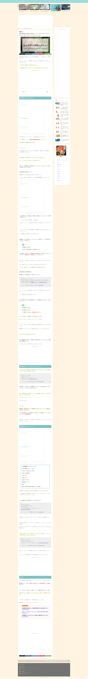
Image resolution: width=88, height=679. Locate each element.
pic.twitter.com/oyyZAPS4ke (25, 509)
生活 (66, 1)
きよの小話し (21, 1)
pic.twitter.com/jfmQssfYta (43, 282)
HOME (42, 1)
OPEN (47, 91)
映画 (45, 1)
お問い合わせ (23, 666)
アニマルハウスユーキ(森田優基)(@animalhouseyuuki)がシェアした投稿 (31, 212)
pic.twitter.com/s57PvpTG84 (43, 542)
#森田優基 (32, 282)
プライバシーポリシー (24, 673)
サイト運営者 (23, 671)
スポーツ (59, 166)
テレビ (59, 1)
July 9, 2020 (41, 285)
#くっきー (36, 282)
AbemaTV (50, 1)
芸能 (63, 1)
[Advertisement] (35, 21)
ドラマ (55, 1)
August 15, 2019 (41, 545)
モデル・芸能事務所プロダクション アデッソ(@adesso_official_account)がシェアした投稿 (34, 133)
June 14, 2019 (41, 381)
